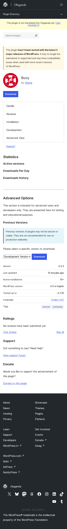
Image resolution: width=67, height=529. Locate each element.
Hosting (7, 413)
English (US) (57, 299)
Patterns (40, 419)
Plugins (39, 413)
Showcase (41, 402)
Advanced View (15, 137)
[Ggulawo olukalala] (62, 4)
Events (39, 434)
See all (60, 332)
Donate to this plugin (15, 383)
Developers (9, 440)
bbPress (9, 466)
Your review (10, 332)
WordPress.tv (12, 445)
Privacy (7, 419)
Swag (40, 445)
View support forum (14, 355)
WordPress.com (13, 455)
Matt (7, 461)
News (6, 408)
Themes (39, 408)
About (6, 402)
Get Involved (42, 429)
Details (10, 105)
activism (46, 307)
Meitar (28, 82)
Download (10, 94)
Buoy (25, 78)
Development (14, 130)
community (58, 307)
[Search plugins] (36, 35)
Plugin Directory (11, 14)
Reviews (11, 114)
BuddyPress (11, 472)
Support (10, 146)
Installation (12, 121)
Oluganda (15, 486)
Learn (6, 429)
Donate (41, 440)
